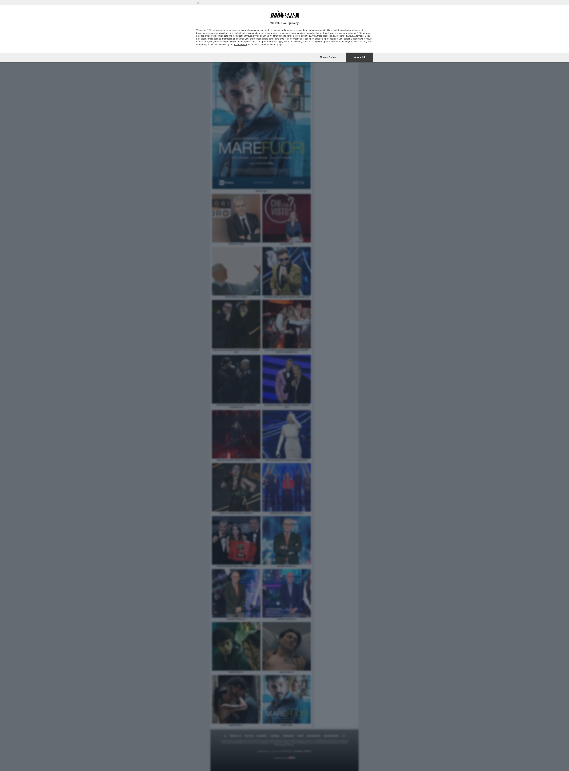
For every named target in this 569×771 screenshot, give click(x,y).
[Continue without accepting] (198, 2)
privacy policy (240, 44)
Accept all (359, 57)
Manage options (328, 57)
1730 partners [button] (214, 30)
